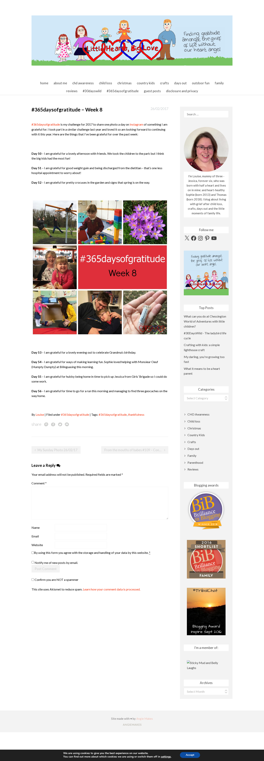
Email (35, 536)
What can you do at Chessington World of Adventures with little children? (205, 321)
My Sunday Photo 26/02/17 (57, 450)
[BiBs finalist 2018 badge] (206, 510)
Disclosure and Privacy (182, 91)
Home (44, 83)
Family (219, 83)
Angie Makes (144, 718)
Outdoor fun (200, 83)
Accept (190, 755)
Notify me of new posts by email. (56, 562)
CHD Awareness (83, 83)
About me (60, 83)
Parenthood (195, 462)
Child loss (105, 83)
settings (166, 756)
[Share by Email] (67, 424)
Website (37, 545)
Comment (39, 483)
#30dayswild (92, 91)
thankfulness (136, 414)
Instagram (136, 124)
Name (36, 527)
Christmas (124, 83)
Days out (180, 83)
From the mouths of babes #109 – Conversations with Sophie (136, 450)
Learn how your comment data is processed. (111, 589)
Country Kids (146, 83)
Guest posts (152, 91)
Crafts (164, 83)
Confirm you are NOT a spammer (56, 579)
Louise (40, 414)
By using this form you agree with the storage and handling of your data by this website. (92, 552)
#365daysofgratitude (123, 91)
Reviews (71, 91)
